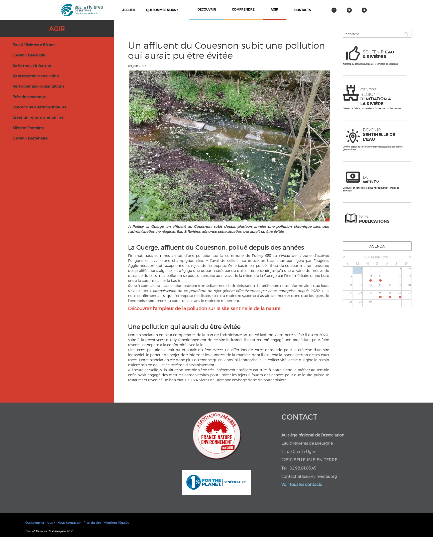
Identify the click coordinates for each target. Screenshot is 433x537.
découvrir (206, 9)
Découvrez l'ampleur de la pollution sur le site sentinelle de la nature (204, 308)
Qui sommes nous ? (162, 10)
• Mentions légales (115, 522)
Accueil (128, 10)
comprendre (243, 9)
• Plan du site (91, 522)
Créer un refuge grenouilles (38, 117)
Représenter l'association (36, 75)
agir (274, 9)
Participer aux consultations (38, 86)
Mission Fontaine (28, 127)
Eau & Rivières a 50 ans (34, 44)
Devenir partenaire (30, 138)
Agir (57, 28)
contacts (302, 10)
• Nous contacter (68, 522)
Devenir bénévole (29, 55)
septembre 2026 (377, 257)
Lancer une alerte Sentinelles (39, 107)
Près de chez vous (29, 96)
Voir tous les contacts (301, 484)
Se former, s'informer (32, 65)
